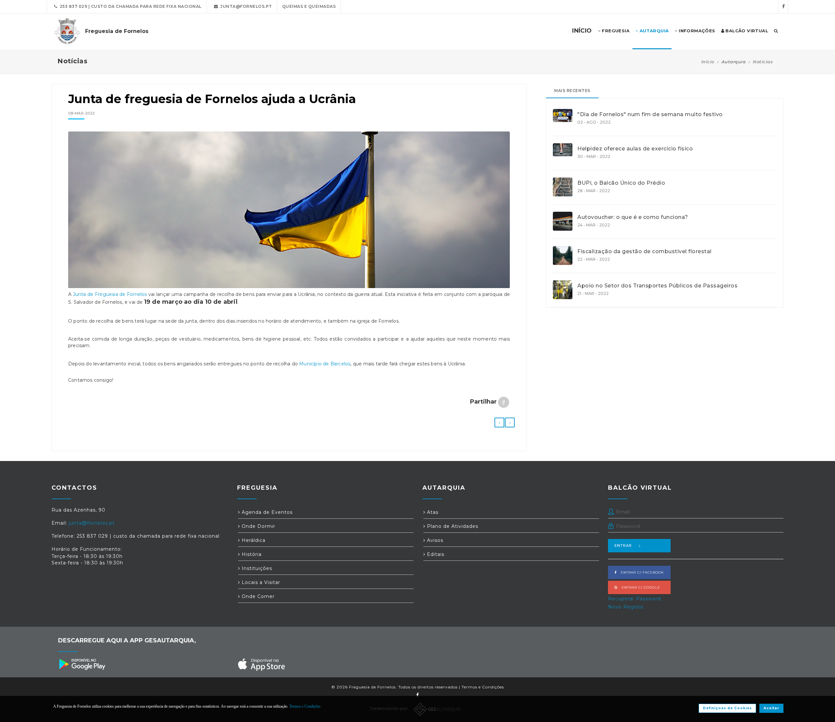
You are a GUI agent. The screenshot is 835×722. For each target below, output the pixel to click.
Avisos (434, 540)
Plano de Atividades (451, 526)
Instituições (256, 568)
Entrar (623, 545)
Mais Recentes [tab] (572, 90)
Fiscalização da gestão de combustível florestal (644, 251)
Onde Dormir (257, 526)
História (251, 554)
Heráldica (253, 540)
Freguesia (615, 30)
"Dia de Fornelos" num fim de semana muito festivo (650, 114)
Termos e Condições (483, 686)
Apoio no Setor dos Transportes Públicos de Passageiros (657, 285)
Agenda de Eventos (266, 512)
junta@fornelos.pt (245, 6)
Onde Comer (257, 596)
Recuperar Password (634, 599)
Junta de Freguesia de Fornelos (110, 294)
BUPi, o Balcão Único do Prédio (621, 183)
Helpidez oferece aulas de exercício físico (635, 148)
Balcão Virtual (746, 30)
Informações (696, 30)
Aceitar (771, 708)
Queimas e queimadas (309, 6)
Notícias (763, 61)
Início (707, 61)
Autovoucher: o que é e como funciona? (632, 217)
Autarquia (653, 30)
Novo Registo (626, 607)
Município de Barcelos (324, 364)
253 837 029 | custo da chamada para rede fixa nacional (129, 6)
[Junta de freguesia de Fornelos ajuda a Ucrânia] (289, 213)
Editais (434, 554)
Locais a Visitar (260, 582)
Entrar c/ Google (639, 587)
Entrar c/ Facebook (640, 572)
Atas (431, 512)
